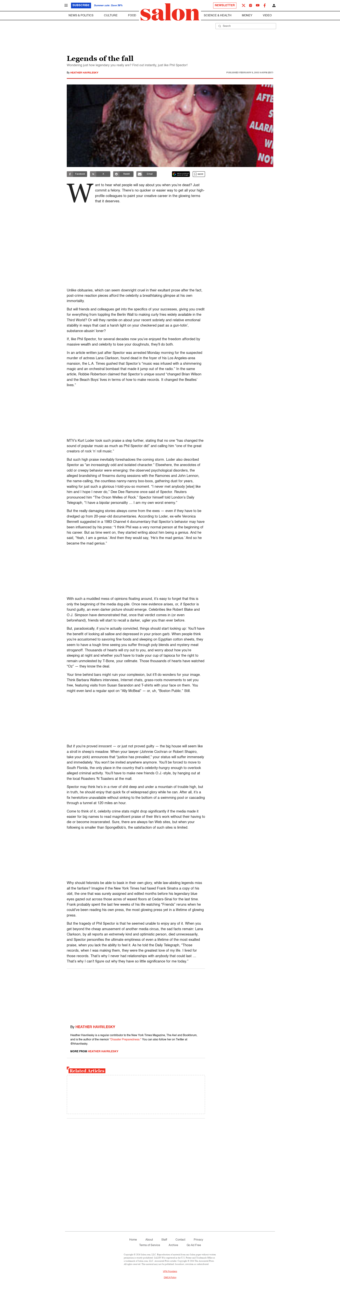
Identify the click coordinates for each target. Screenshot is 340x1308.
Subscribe (81, 5)
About (149, 1239)
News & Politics (81, 15)
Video (267, 15)
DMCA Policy (170, 1278)
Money (247, 15)
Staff (164, 1239)
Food (132, 15)
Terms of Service (149, 1245)
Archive (173, 1245)
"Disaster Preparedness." (125, 1039)
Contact (180, 1239)
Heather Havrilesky (84, 73)
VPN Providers (170, 1272)
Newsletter (225, 5)
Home (133, 1239)
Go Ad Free (194, 1245)
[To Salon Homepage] (170, 12)
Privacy (198, 1239)
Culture (111, 15)
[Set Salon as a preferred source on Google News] (181, 174)
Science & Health (217, 15)
